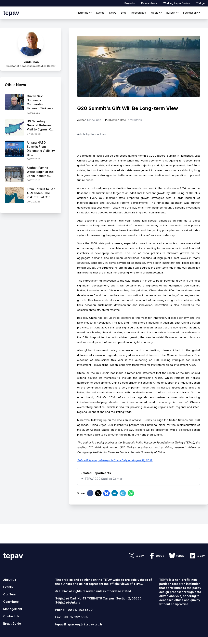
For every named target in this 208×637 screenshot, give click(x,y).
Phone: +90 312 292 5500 (74, 609)
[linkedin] (114, 493)
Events (100, 12)
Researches (138, 12)
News (112, 12)
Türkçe (200, 3)
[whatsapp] (131, 493)
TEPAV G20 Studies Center (101, 478)
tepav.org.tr (94, 624)
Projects (130, 3)
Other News (15, 85)
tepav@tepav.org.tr (69, 624)
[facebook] (90, 493)
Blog (124, 12)
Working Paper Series (176, 3)
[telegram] (122, 493)
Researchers (149, 3)
